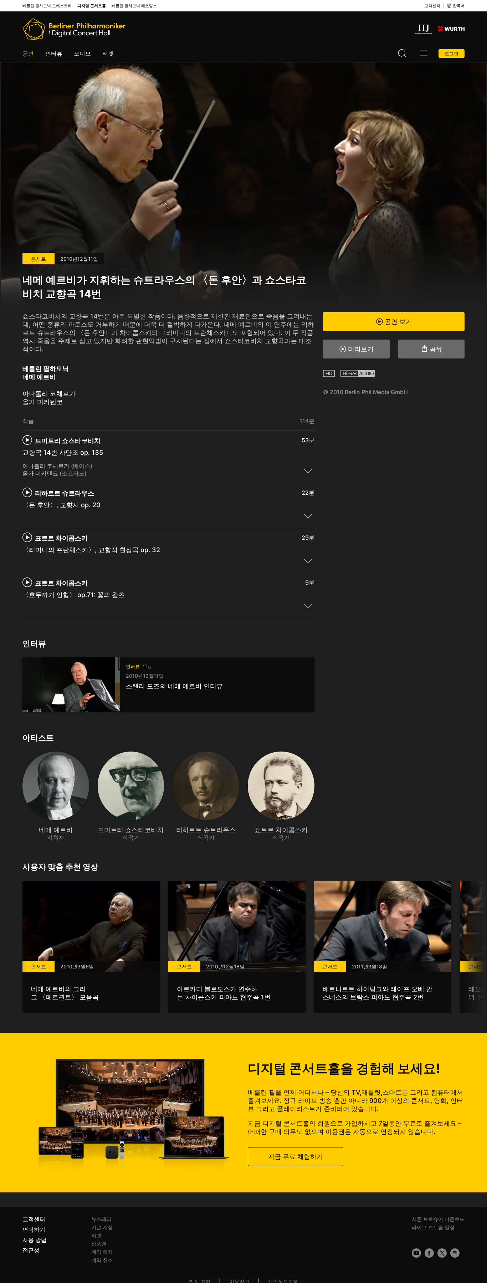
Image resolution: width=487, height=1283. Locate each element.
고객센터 (432, 6)
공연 (28, 53)
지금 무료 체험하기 (295, 1156)
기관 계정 (102, 1227)
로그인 (451, 53)
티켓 (108, 53)
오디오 (82, 53)
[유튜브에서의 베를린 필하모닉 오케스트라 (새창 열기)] (416, 1253)
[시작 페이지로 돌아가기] (73, 29)
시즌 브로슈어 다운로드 (438, 1219)
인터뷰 (53, 53)
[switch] (308, 470)
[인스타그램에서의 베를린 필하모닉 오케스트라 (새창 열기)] (455, 1253)
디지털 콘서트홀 (91, 6)
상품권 (98, 1244)
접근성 (31, 1250)
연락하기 (33, 1229)
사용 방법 (34, 1239)
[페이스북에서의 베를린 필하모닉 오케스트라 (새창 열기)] (429, 1253)
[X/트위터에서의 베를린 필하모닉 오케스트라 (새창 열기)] (442, 1253)
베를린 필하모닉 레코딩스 (134, 6)
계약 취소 (102, 1260)
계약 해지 (102, 1252)
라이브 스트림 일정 (433, 1227)
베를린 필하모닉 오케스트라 (47, 6)
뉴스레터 (101, 1219)
